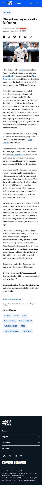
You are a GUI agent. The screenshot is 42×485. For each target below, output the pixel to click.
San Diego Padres (17, 154)
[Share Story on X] (9, 37)
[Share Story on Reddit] (15, 37)
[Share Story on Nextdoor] (20, 37)
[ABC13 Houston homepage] (9, 3)
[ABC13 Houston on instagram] (15, 456)
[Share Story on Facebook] (4, 37)
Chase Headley (9, 75)
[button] (3, 3)
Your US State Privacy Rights (28, 473)
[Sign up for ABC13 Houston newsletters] (21, 456)
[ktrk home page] (6, 422)
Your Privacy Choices (18, 471)
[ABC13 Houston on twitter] (10, 456)
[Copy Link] (31, 37)
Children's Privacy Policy (9, 473)
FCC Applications (22, 478)
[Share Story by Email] (25, 37)
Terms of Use (6, 475)
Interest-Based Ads (18, 475)
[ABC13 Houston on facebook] (4, 456)
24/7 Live (18, 3)
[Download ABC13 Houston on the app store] (7, 462)
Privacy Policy (6, 471)
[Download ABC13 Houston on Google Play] (20, 462)
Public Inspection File (8, 478)
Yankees (22, 69)
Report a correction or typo (12, 299)
